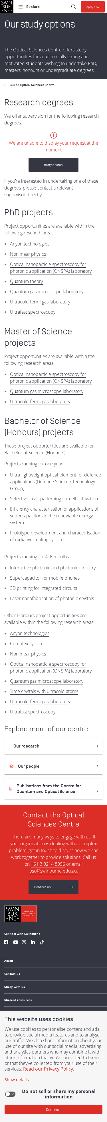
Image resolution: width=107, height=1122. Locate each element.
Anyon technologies (29, 244)
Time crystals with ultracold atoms (44, 691)
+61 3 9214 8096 (48, 864)
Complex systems (27, 643)
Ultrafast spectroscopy (32, 312)
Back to (31, 85)
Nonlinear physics (28, 254)
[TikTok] (42, 943)
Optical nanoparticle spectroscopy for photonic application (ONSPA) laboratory (51, 267)
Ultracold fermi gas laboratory (40, 302)
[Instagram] (24, 943)
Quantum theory (26, 281)
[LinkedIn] (33, 943)
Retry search (53, 164)
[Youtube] (15, 943)
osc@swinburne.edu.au (53, 871)
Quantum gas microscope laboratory (46, 291)
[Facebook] (6, 943)
